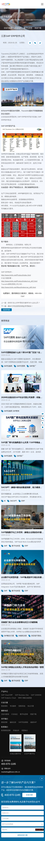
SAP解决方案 (9, 636)
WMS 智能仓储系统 (25, 698)
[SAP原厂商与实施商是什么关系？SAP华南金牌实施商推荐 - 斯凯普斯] (22, 427)
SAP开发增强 (23, 722)
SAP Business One (22, 695)
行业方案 (4, 703)
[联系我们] (42, 414)
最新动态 (4, 711)
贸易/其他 (21, 706)
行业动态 (18, 28)
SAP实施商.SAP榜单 (11, 411)
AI (5, 501)
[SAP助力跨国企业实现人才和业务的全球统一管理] (22, 652)
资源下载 (38, 28)
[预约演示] (42, 427)
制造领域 (4, 706)
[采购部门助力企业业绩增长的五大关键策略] (22, 607)
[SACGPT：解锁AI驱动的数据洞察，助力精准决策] (22, 472)
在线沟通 (29, 795)
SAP (5, 546)
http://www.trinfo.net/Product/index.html (16, 275)
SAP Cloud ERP (7, 695)
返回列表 (6, 310)
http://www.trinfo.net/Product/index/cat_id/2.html (19, 281)
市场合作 (16, 730)
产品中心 (4, 691)
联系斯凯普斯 (6, 730)
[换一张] (39, 830)
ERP (23, 501)
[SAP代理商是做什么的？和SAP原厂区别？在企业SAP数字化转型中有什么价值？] (22, 337)
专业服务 (13, 706)
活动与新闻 (8, 28)
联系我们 (4, 727)
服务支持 (13, 722)
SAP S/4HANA (36, 695)
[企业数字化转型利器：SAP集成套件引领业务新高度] (22, 562)
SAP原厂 (33, 366)
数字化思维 (28, 28)
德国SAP (33, 722)
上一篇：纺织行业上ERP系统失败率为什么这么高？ (20, 303)
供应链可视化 (36, 636)
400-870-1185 (12, 795)
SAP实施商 (8, 366)
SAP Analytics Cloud (8, 698)
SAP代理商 (21, 366)
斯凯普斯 (4, 722)
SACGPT (13, 501)
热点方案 (31, 706)
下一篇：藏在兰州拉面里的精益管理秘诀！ (17, 306)
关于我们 (4, 719)
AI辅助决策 (22, 636)
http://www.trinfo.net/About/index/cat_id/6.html (18, 287)
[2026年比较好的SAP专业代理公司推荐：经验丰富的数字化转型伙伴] (22, 382)
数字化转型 (16, 546)
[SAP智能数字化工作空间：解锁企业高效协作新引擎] (22, 517)
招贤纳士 (25, 730)
